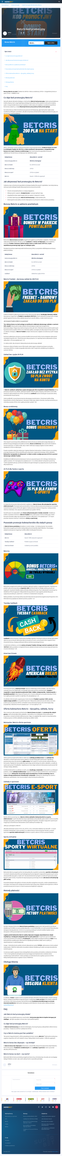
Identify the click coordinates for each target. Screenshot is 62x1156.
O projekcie (7, 1143)
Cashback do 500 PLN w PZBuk (30, 1118)
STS (6, 1118)
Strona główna (5, 5)
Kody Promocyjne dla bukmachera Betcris (31, 5)
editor (9, 32)
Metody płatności (10, 77)
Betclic (6, 1121)
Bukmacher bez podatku (47, 1121)
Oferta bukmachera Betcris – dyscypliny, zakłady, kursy (19, 73)
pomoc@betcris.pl (9, 1005)
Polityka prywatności (10, 1145)
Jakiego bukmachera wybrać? (48, 1116)
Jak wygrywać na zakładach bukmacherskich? (47, 1128)
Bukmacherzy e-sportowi (11, 1116)
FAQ (6, 86)
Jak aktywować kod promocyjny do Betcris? (16, 60)
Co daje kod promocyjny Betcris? (13, 56)
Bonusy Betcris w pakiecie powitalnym (15, 64)
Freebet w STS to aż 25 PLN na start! (30, 1130)
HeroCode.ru (55, 1151)
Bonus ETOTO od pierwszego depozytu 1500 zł (30, 1122)
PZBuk (6, 1124)
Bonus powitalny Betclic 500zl (30, 1116)
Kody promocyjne (15, 5)
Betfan (6, 1126)
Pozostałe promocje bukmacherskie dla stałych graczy (19, 69)
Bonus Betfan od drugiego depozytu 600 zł (29, 1126)
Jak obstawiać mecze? (46, 1118)
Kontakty (7, 1140)
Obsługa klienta (9, 82)
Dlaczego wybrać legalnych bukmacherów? (47, 1124)
